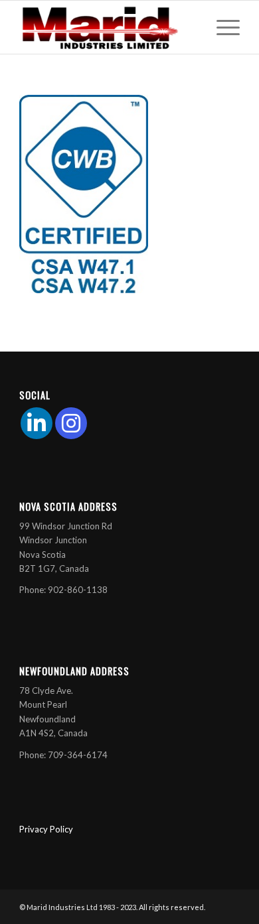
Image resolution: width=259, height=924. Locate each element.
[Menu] (221, 27)
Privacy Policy (46, 829)
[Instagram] (71, 423)
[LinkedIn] (36, 423)
